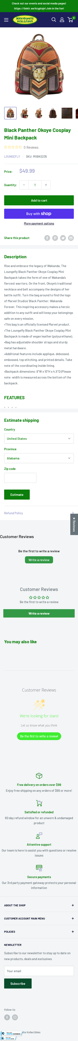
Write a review (39, 560)
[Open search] (54, 19)
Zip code (10, 469)
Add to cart (39, 200)
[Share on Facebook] (47, 238)
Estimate (17, 494)
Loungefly (12, 156)
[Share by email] (71, 238)
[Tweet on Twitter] (63, 238)
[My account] (62, 19)
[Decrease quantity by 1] (24, 184)
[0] (70, 19)
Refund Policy (13, 513)
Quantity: (10, 185)
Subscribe (17, 983)
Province (10, 449)
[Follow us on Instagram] (15, 1017)
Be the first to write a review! (39, 736)
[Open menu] (6, 20)
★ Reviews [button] (74, 524)
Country (9, 429)
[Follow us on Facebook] (7, 1017)
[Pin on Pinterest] (55, 238)
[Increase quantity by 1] (46, 184)
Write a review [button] (39, 613)
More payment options (39, 223)
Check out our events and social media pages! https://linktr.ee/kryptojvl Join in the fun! (39, 6)
